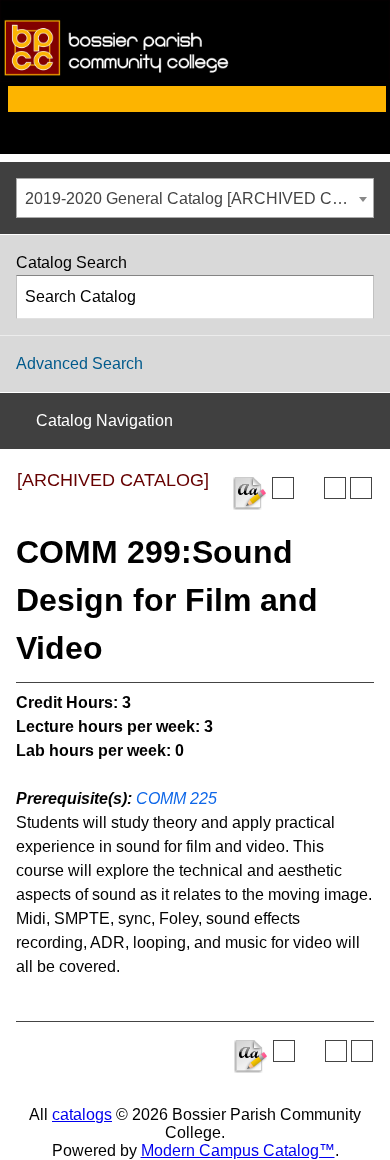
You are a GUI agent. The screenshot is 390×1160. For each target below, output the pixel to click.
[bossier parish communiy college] (195, 76)
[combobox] (195, 198)
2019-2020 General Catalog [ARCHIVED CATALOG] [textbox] (199, 198)
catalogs (82, 1114)
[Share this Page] (309, 488)
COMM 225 (176, 798)
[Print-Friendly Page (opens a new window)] (335, 488)
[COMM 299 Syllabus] (249, 493)
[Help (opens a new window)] (361, 488)
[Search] (353, 297)
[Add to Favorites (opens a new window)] (283, 488)
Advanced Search (79, 363)
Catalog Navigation (104, 420)
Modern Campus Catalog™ (238, 1150)
